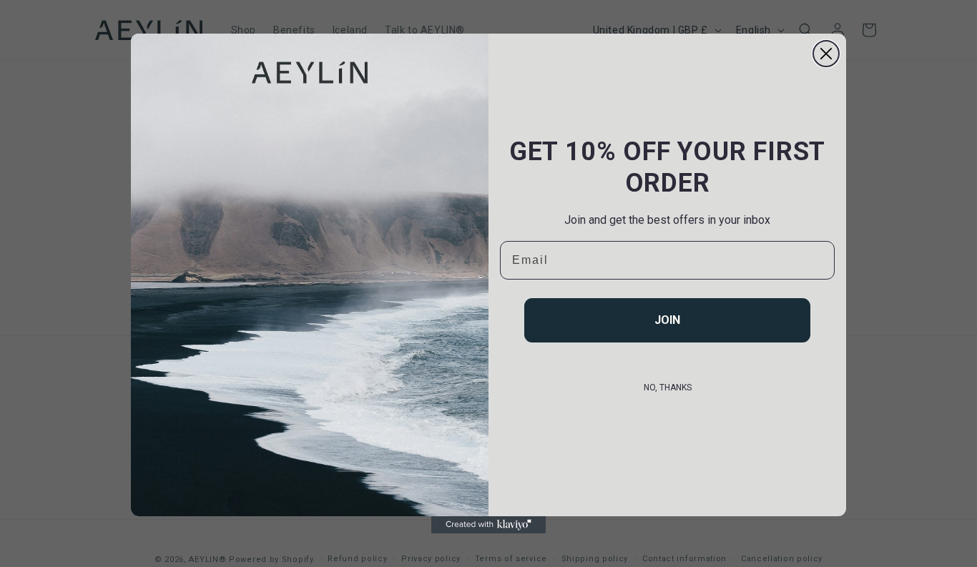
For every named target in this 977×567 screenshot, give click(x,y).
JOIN (667, 320)
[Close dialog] (826, 53)
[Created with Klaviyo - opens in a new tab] (488, 524)
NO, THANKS (668, 388)
